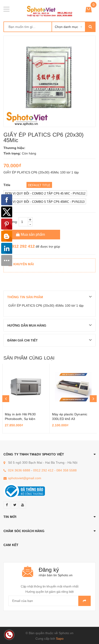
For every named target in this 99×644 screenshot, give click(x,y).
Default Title (39, 185)
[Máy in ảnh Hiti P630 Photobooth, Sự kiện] (26, 387)
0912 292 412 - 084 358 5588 (55, 470)
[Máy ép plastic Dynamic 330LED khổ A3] (73, 387)
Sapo (60, 638)
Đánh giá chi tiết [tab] (22, 340)
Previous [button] (5, 398)
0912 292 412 (22, 246)
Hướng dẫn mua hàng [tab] (26, 325)
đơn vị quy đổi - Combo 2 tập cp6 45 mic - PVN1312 (45, 193)
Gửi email (84, 601)
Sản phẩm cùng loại (29, 357)
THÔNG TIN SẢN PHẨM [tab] (25, 297)
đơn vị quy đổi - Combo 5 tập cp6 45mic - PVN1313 (44, 201)
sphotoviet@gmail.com (24, 478)
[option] (26, 398)
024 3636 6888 (19, 470)
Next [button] (93, 398)
